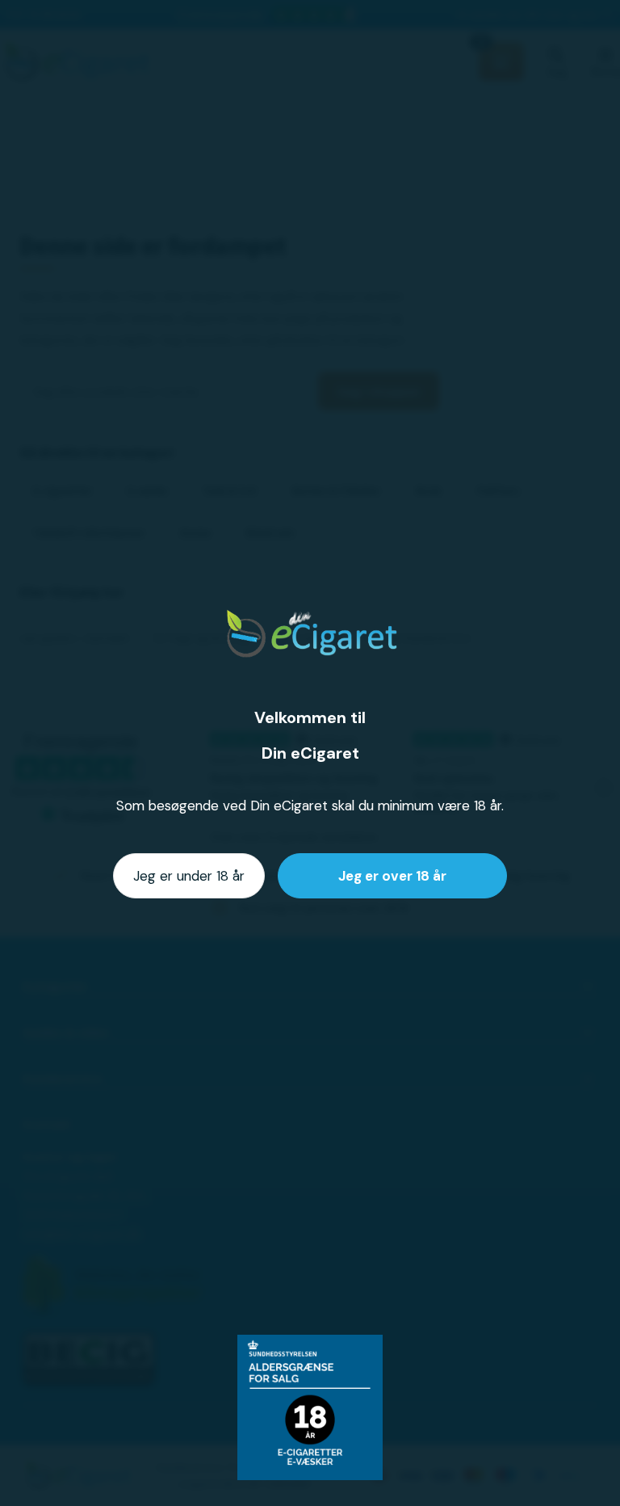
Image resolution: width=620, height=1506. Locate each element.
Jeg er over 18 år (392, 876)
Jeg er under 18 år (189, 876)
